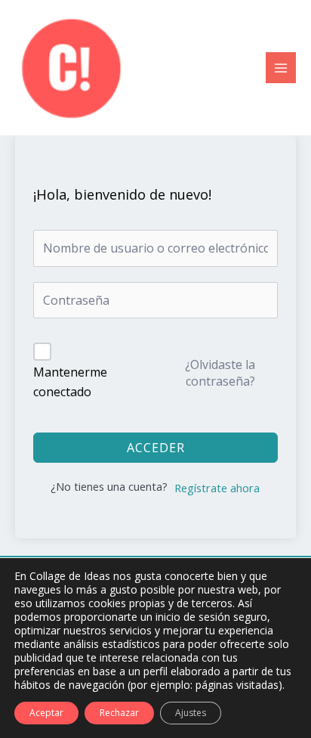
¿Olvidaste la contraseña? (220, 372)
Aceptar (46, 712)
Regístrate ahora (217, 487)
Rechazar (119, 712)
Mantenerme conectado (70, 382)
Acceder (156, 447)
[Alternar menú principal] (281, 67)
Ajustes (190, 712)
